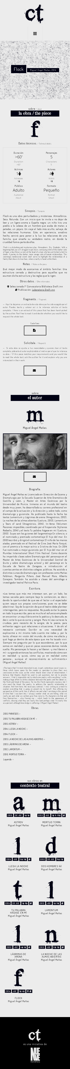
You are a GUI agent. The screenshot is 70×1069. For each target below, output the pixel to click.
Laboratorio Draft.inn (43, 289)
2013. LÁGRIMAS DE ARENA (16, 744)
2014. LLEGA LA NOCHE (14, 728)
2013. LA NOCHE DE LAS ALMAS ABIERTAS (23, 739)
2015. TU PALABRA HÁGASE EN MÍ (19, 718)
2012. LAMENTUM (11, 749)
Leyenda (7, 759)
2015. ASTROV (9, 723)
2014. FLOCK (9, 734)
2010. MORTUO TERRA (13, 754)
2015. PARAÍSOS (10, 713)
